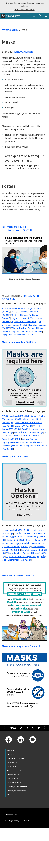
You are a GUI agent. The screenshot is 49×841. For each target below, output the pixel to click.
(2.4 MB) (19, 646)
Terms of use (13, 750)
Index (12, 727)
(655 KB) (14, 456)
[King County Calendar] (28, 16)
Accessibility (11, 814)
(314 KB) (17, 342)
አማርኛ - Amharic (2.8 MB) (14, 308)
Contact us (12, 762)
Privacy (10, 754)
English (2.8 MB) (18, 318)
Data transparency (15, 758)
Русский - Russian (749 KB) (27, 432)
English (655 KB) (14, 540)
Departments (13, 778)
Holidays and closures (17, 786)
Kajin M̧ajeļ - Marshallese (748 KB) (25, 543)
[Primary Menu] (46, 16)
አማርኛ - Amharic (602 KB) (14, 416)
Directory (11, 766)
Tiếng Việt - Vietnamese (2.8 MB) (17, 334)
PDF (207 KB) (29, 295)
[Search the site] (40, 16)
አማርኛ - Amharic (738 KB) (14, 530)
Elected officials (14, 770)
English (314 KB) (21, 426)
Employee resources (16, 790)
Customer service (15, 774)
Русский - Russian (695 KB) (15, 546)
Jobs (9, 794)
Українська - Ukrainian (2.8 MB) (27, 331)
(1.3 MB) (16, 575)
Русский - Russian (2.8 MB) (24, 321)
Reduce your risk (10, 30)
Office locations (14, 782)
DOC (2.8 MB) (8, 299)
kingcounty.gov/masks (23, 51)
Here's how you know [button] (25, 9)
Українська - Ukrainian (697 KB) (21, 556)
